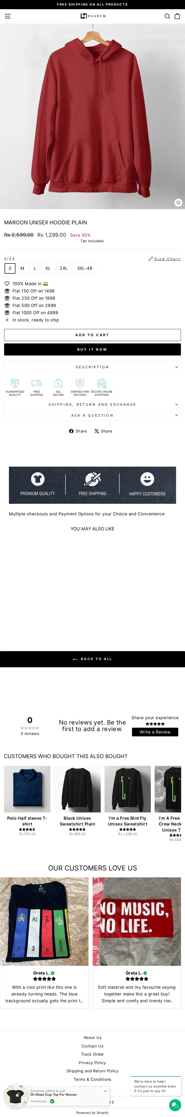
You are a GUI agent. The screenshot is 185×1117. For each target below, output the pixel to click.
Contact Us (92, 1046)
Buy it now (92, 349)
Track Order (92, 1054)
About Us (93, 1037)
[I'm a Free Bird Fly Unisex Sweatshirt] (128, 789)
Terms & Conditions (92, 1079)
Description (92, 367)
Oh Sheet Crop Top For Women (53, 1094)
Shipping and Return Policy (92, 1070)
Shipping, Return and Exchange (93, 404)
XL (48, 268)
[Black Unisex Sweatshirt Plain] (77, 789)
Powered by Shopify (92, 1113)
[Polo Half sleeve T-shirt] (27, 789)
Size (92, 259)
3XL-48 (84, 268)
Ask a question (92, 415)
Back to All (95, 659)
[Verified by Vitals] (52, 1101)
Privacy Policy (92, 1062)
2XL (64, 268)
